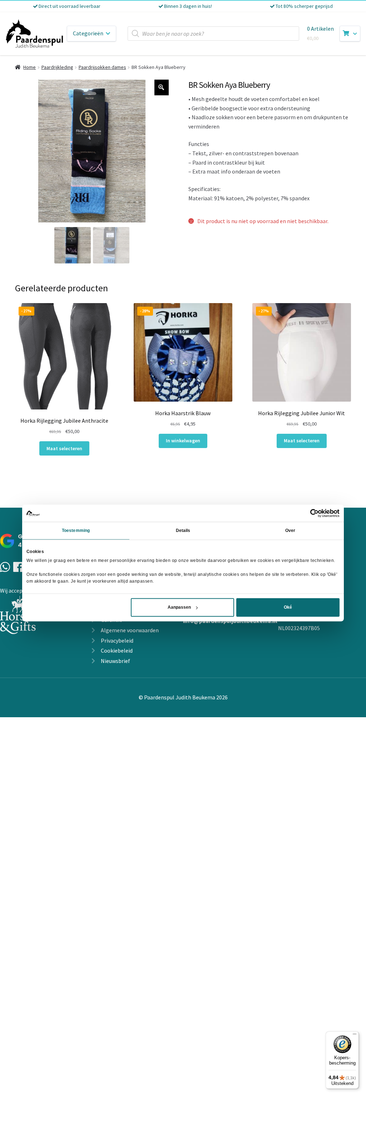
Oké (288, 607)
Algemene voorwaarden (130, 630)
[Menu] (354, 1035)
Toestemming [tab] (76, 530)
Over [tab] (290, 530)
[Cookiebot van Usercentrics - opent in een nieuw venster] (308, 513)
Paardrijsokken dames (102, 67)
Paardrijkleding (57, 67)
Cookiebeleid (117, 650)
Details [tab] (183, 530)
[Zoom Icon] (161, 87)
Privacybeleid (117, 640)
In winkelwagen (183, 440)
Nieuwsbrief (115, 660)
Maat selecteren (64, 448)
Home (29, 67)
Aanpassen (179, 607)
